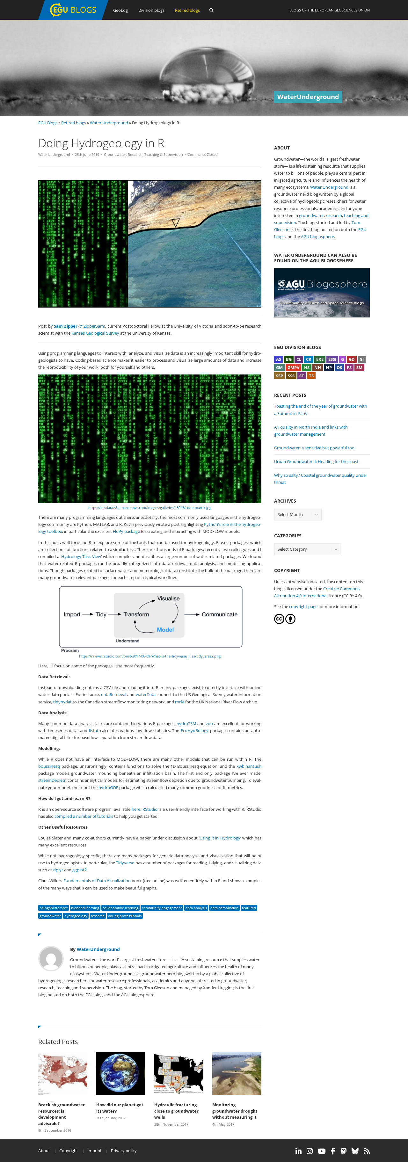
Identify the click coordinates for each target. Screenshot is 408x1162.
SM (359, 367)
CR (308, 359)
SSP (279, 376)
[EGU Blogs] (73, 18)
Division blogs (151, 10)
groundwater (50, 915)
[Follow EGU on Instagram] (310, 1151)
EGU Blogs (47, 123)
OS (339, 367)
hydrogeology (75, 915)
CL (298, 359)
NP (329, 367)
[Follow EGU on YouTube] (322, 1151)
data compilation (224, 907)
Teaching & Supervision (163, 154)
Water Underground (109, 123)
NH (317, 367)
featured (249, 907)
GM (279, 367)
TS (311, 376)
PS (349, 367)
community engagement (162, 907)
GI (362, 359)
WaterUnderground (54, 154)
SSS (291, 376)
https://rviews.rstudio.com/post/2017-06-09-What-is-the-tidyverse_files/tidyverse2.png (150, 656)
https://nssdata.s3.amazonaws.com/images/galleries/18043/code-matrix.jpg (149, 507)
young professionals (125, 915)
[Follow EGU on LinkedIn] (298, 1151)
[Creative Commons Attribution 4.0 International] (279, 622)
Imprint (94, 1150)
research (98, 915)
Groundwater (115, 154)
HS (307, 367)
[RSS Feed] (367, 1151)
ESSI (332, 359)
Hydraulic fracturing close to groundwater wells (176, 1111)
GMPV (293, 367)
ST (301, 376)
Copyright (68, 1150)
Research (135, 154)
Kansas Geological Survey (95, 333)
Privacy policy (124, 1150)
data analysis (196, 907)
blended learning (85, 907)
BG (289, 359)
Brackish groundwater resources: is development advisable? (61, 1114)
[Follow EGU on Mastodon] (343, 1151)
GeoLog (120, 10)
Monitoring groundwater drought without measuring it (235, 1111)
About (44, 1150)
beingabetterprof (54, 907)
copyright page (303, 606)
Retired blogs (187, 10)
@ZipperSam (92, 326)
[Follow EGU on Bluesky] (355, 1151)
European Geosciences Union (342, 10)
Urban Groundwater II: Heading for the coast (316, 461)
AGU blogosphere (317, 236)
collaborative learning (120, 907)
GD (352, 359)
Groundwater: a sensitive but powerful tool (314, 448)
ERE (320, 359)
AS (278, 359)
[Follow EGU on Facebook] (333, 1151)
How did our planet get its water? (119, 1108)
